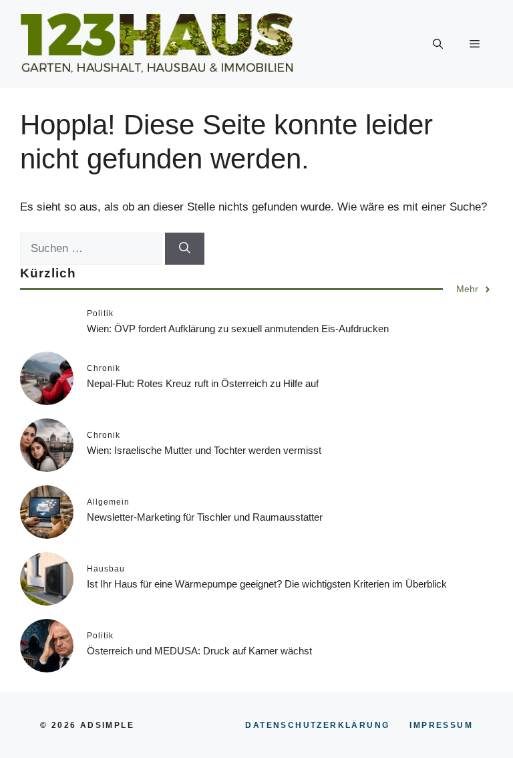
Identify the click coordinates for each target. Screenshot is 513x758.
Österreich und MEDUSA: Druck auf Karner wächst (199, 650)
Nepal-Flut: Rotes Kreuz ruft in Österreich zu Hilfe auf (203, 383)
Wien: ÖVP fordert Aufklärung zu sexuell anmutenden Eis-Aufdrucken (238, 328)
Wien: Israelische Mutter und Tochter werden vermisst (204, 450)
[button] (437, 44)
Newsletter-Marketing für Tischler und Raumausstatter (205, 517)
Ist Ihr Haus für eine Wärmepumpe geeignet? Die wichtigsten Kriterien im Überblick (267, 584)
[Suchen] (184, 249)
